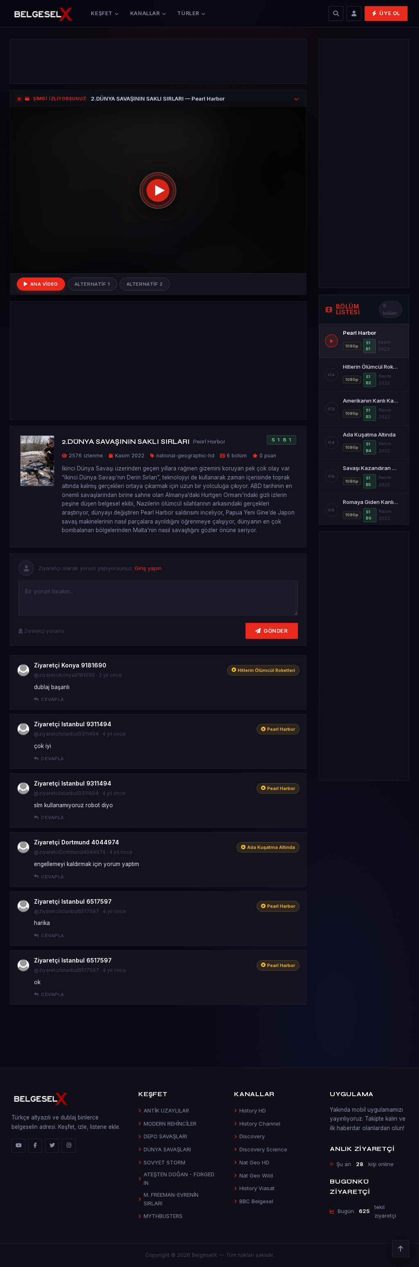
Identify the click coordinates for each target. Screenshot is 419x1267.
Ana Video (44, 284)
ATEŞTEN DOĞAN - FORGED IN (179, 1178)
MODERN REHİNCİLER (170, 1123)
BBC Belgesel (256, 1201)
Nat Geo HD (254, 1162)
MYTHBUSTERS (163, 1216)
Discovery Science (263, 1149)
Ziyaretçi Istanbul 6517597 (73, 901)
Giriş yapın (148, 568)
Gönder (276, 630)
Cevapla (52, 699)
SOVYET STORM (164, 1162)
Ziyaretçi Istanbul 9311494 (72, 724)
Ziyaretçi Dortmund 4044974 (76, 842)
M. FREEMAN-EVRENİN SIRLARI (171, 1199)
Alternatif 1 (92, 284)
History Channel (259, 1123)
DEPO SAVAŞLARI (165, 1136)
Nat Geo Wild (256, 1175)
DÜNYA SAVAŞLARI (167, 1149)
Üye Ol (389, 13)
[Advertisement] (158, 61)
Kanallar (145, 13)
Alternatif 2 (144, 284)
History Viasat (257, 1188)
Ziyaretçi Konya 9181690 (70, 665)
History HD (252, 1110)
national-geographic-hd (185, 455)
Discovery (252, 1136)
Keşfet (102, 13)
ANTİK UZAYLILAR (166, 1110)
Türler (188, 13)
